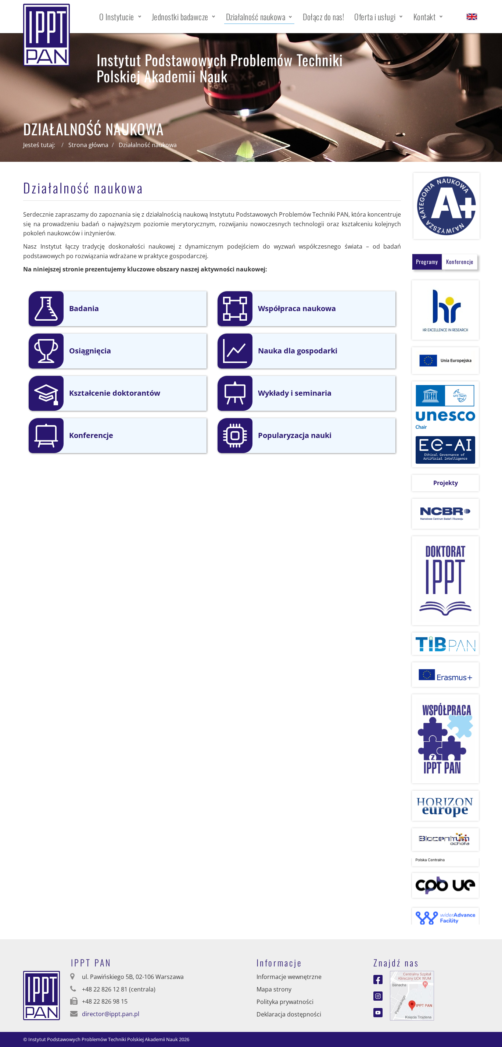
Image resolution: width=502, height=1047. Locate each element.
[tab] (427, 262)
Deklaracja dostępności (289, 1014)
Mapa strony (274, 989)
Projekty (445, 483)
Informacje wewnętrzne (289, 977)
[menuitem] (120, 16)
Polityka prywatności (285, 1002)
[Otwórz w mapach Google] (412, 995)
